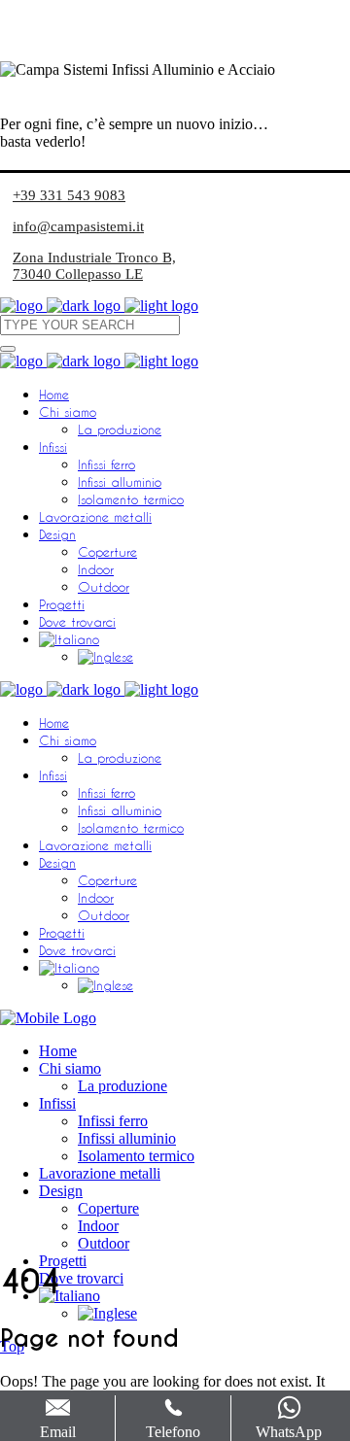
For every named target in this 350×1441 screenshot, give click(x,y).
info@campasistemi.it (78, 226)
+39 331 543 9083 (69, 195)
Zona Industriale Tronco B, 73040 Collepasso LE (94, 266)
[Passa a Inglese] (105, 656)
